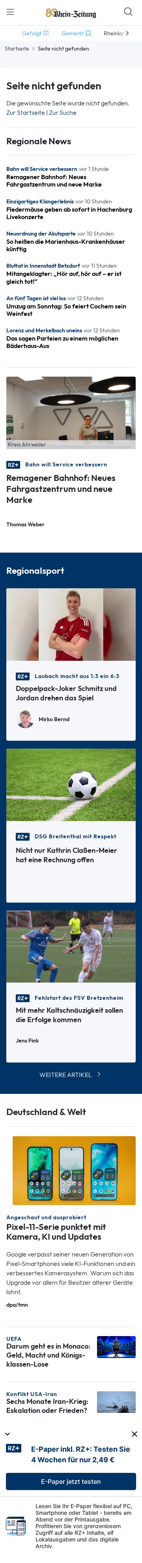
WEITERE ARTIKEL (65, 1075)
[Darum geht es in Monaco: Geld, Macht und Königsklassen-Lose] (116, 1346)
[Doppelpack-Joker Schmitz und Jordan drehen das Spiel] (71, 624)
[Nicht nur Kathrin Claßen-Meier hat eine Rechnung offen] (71, 784)
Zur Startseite (25, 113)
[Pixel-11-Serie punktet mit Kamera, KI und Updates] (74, 1170)
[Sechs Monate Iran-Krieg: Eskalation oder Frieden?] (116, 1401)
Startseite (17, 48)
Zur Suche (63, 113)
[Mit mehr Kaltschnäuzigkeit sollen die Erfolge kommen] (71, 946)
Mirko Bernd (54, 719)
